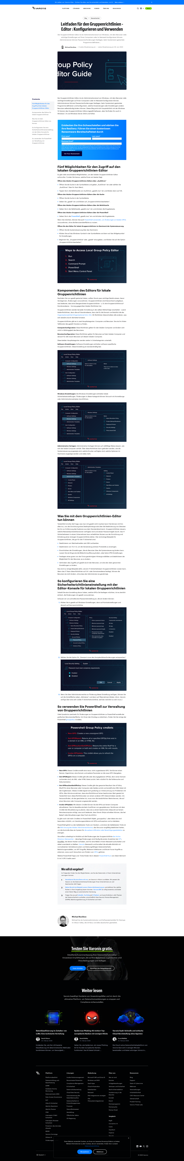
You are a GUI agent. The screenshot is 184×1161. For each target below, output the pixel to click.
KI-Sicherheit (71, 1086)
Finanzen (70, 1106)
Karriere (111, 1080)
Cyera (111, 1126)
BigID (110, 1120)
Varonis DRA (97, 889)
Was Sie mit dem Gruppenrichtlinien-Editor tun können (41, 121)
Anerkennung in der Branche (115, 1094)
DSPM (47, 1085)
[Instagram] (147, 1146)
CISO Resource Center (137, 1095)
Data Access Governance (54, 1097)
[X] (144, 1146)
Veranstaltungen (135, 1089)
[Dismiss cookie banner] (128, 1138)
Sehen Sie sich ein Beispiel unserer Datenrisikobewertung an (84, 887)
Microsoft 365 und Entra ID (96, 1077)
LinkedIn (80, 895)
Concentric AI (113, 1123)
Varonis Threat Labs (136, 1104)
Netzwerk (91, 1092)
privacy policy (78, 150)
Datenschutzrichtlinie (92, 1146)
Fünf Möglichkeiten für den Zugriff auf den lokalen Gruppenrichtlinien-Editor (41, 106)
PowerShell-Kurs (105, 856)
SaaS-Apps (91, 1083)
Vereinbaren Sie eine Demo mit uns (76, 879)
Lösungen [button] (76, 8)
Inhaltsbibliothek (135, 1092)
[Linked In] (137, 1146)
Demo (148, 8)
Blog (86, 18)
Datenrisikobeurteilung (74, 1089)
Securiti (111, 1136)
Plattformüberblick (51, 1077)
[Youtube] (141, 1146)
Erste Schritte (78, 968)
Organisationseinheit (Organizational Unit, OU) (74, 315)
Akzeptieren (84, 1152)
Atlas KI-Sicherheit (52, 1103)
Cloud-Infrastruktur (94, 1086)
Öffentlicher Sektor (73, 1115)
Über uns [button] (106, 8)
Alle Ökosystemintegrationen (96, 1100)
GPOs (96, 852)
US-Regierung (71, 1118)
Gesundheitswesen (73, 1109)
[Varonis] (39, 8)
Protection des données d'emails (53, 1127)
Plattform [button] (65, 8)
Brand (111, 1101)
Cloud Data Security (73, 1092)
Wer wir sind (113, 1077)
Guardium (112, 1130)
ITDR (47, 1112)
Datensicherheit (95, 18)
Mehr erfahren (119, 2)
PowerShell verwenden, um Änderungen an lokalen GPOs (105, 220)
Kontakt (111, 1098)
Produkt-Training (135, 1101)
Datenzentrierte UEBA (52, 1094)
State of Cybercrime (136, 1083)
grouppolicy (70, 719)
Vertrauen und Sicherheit (117, 1086)
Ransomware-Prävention (74, 1080)
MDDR (47, 1131)
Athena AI (49, 1137)
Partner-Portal (113, 1110)
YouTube (87, 895)
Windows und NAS (94, 1080)
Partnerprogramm (114, 1104)
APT (119, 839)
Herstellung (70, 1112)
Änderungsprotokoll (52, 1140)
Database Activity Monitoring (51, 1090)
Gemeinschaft (134, 1098)
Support (132, 1080)
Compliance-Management (75, 1083)
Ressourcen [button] (117, 8)
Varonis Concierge (52, 1134)
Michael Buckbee (70, 47)
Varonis (81, 844)
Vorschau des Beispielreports (100, 968)
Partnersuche (113, 1107)
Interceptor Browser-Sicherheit (52, 1122)
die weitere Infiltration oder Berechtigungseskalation (104, 830)
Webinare (133, 1086)
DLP (47, 1100)
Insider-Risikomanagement (75, 1077)
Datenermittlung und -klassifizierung (53, 1081)
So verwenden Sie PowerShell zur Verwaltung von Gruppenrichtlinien (41, 141)
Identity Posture (51, 1109)
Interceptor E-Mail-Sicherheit (52, 1116)
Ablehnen (100, 1152)
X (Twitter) (95, 895)
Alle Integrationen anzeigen (97, 1095)
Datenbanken (92, 1089)
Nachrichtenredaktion (116, 1089)
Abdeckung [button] (87, 8)
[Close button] (152, 2)
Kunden (96, 8)
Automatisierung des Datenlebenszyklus (73, 1097)
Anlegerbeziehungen (115, 1083)
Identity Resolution (52, 1106)
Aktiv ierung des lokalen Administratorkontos (76, 827)
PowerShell (75, 216)
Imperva (111, 1132)
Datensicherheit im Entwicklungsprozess (73, 1102)
